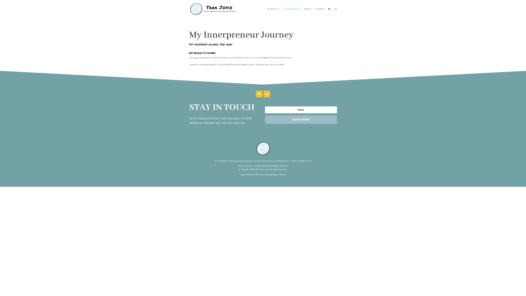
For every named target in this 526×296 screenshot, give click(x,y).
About (307, 9)
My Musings (291, 9)
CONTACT (283, 166)
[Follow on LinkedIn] (267, 94)
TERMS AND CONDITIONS (266, 166)
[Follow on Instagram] (259, 94)
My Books (272, 9)
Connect (320, 9)
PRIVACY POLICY (245, 166)
